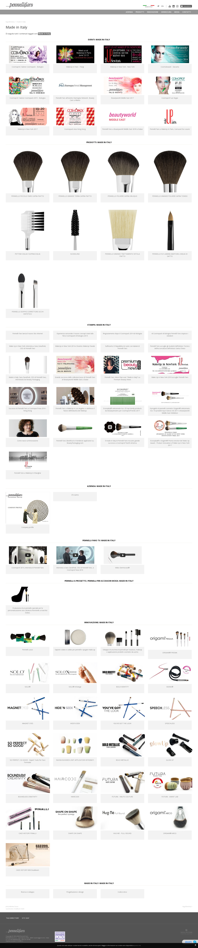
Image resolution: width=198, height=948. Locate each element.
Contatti (186, 12)
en (162, 6)
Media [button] (176, 12)
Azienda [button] (129, 12)
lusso (16, 906)
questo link (137, 945)
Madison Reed (19, 909)
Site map (25, 918)
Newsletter (187, 6)
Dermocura (166, 12)
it (158, 6)
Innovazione (152, 12)
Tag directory (10, 22)
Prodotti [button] (140, 12)
